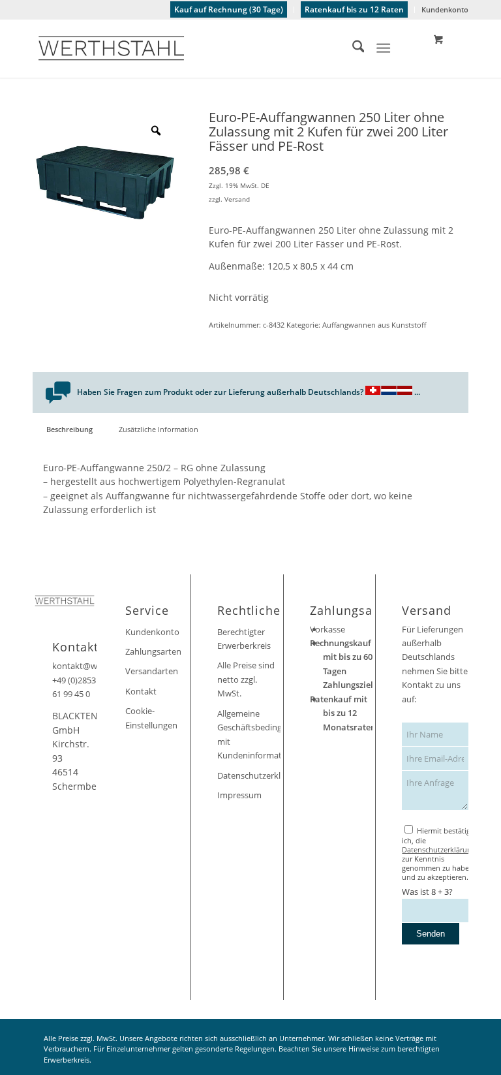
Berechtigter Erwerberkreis (244, 638)
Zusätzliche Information (158, 429)
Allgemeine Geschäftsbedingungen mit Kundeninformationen (249, 734)
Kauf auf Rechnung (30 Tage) (228, 9)
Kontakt (141, 691)
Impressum (239, 795)
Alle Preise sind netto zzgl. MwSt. (246, 679)
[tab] (69, 429)
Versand (237, 199)
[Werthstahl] (111, 48)
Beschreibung (69, 429)
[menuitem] (229, 10)
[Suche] (352, 48)
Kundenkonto (444, 9)
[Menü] (384, 48)
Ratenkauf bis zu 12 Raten (354, 9)
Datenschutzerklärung (249, 775)
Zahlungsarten (153, 651)
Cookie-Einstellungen (151, 717)
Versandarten (151, 671)
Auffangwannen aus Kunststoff (374, 325)
